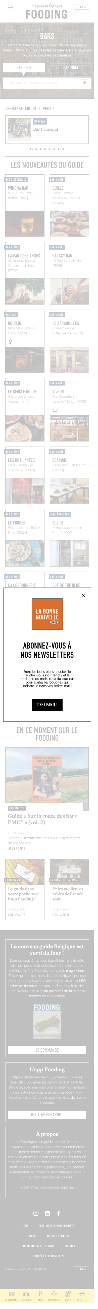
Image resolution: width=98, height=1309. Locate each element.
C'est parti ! (47, 705)
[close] (83, 595)
